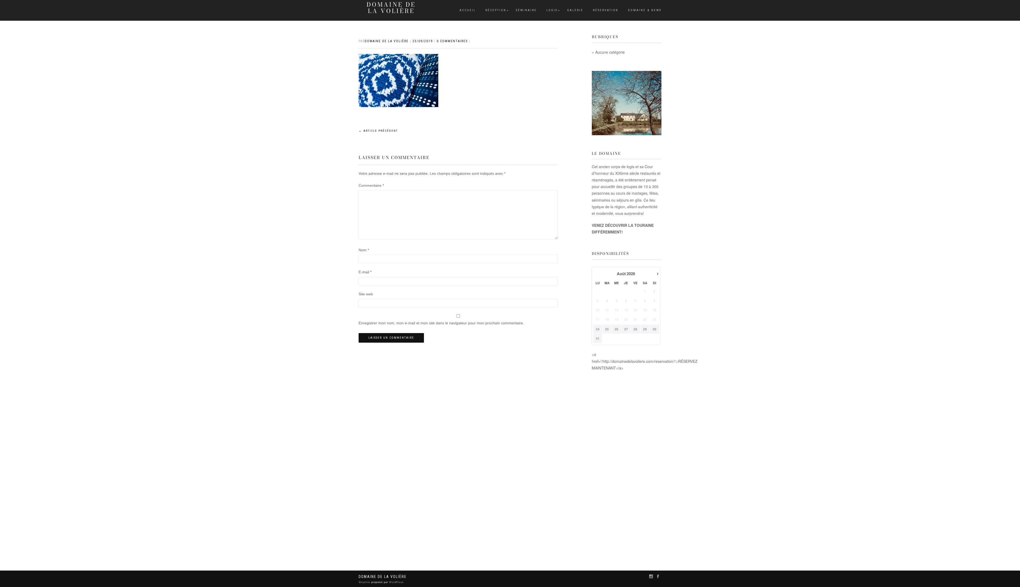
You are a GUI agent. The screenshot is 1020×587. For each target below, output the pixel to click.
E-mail (365, 272)
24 (598, 329)
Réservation (605, 10)
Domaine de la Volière (391, 7)
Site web (366, 294)
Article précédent (378, 131)
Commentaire (371, 185)
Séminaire (526, 10)
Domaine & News (644, 10)
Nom (364, 250)
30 (654, 329)
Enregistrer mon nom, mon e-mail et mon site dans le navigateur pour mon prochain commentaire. (441, 323)
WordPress (396, 582)
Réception (495, 10)
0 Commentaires (452, 41)
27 (626, 329)
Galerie (575, 10)
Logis (552, 10)
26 (616, 329)
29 (645, 329)
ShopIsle (365, 582)
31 (598, 338)
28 (635, 329)
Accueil (468, 10)
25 (607, 329)
